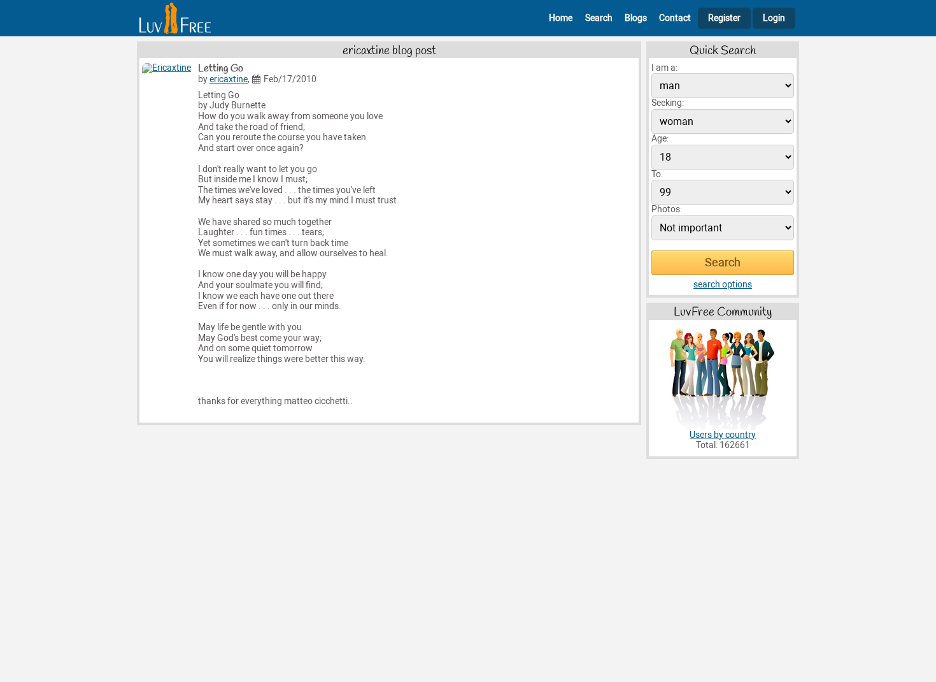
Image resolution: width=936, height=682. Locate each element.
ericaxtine (228, 79)
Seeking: (667, 103)
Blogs (636, 18)
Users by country (723, 435)
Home (560, 18)
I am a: (664, 67)
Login (774, 18)
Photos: (666, 209)
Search (599, 18)
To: (657, 174)
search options (722, 284)
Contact (675, 18)
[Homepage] (175, 18)
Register (724, 18)
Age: (660, 138)
